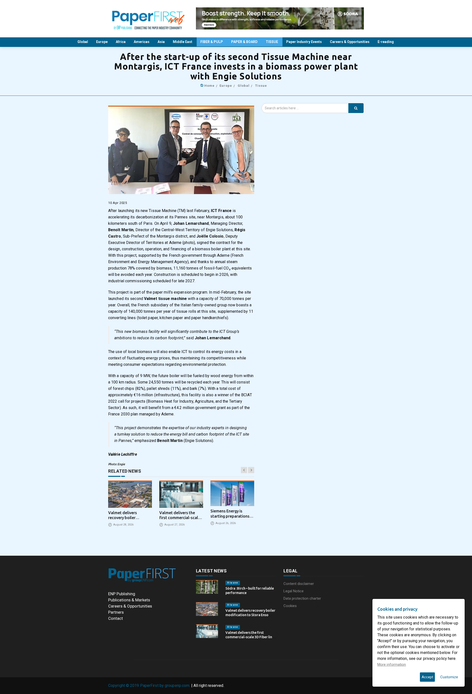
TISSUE (272, 42)
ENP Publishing (121, 593)
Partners (116, 612)
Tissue (261, 85)
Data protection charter (302, 598)
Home (209, 85)
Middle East (183, 42)
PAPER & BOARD (244, 42)
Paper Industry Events (304, 42)
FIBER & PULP (212, 42)
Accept (427, 677)
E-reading (386, 42)
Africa (121, 42)
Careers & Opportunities (350, 42)
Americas (142, 42)
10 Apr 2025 (117, 203)
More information (391, 664)
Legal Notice (293, 591)
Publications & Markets (129, 599)
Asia (161, 42)
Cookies (290, 606)
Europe (102, 42)
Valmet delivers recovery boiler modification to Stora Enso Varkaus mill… (250, 615)
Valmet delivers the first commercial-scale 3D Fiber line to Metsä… (249, 637)
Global (83, 42)
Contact (115, 618)
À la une (232, 582)
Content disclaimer (298, 583)
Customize (449, 677)
